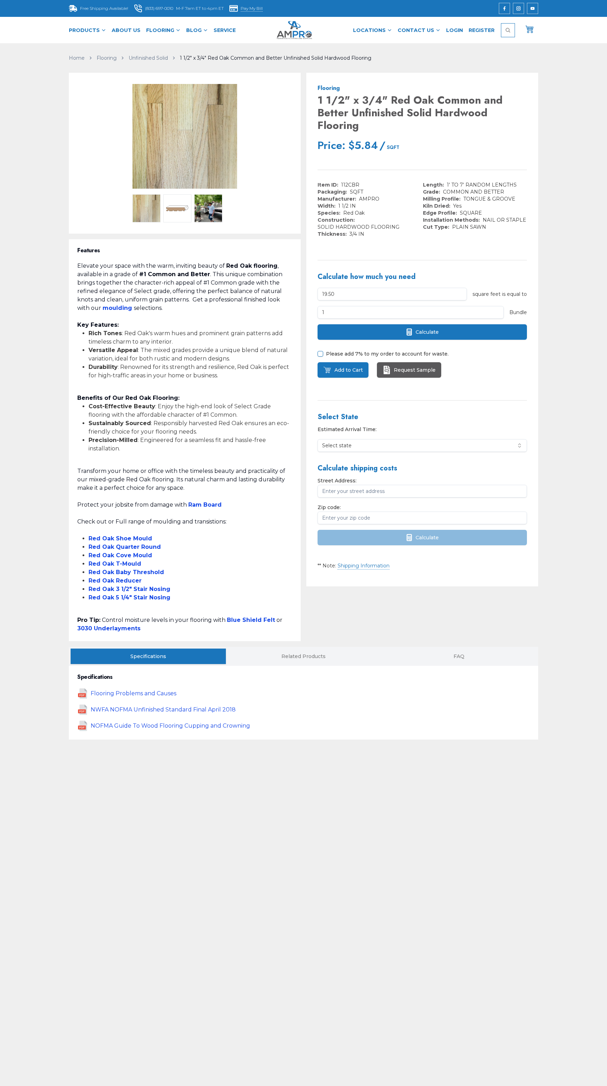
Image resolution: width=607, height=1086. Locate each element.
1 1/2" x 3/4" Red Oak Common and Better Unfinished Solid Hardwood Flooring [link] (275, 58)
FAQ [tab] (458, 656)
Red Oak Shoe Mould (120, 538)
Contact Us (416, 30)
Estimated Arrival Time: (347, 429)
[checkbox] (320, 354)
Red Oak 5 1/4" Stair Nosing (129, 597)
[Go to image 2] (177, 208)
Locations (369, 30)
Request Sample (415, 370)
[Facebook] (504, 8)
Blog (194, 30)
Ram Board (205, 504)
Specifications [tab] (148, 656)
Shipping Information (364, 565)
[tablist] (303, 656)
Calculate (427, 332)
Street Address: (337, 480)
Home (77, 58)
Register (482, 30)
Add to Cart (348, 370)
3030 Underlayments (109, 628)
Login (454, 30)
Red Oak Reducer (115, 580)
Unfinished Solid (148, 58)
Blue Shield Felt (251, 620)
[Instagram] (518, 8)
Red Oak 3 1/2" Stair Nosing (129, 589)
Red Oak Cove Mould (120, 555)
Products (84, 30)
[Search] (508, 30)
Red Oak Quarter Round (125, 547)
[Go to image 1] (146, 208)
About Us (126, 30)
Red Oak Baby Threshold (126, 572)
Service (225, 30)
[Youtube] (532, 8)
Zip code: (329, 507)
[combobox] (422, 445)
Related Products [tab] (303, 656)
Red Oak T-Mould (115, 563)
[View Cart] (529, 29)
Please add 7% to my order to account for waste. (387, 353)
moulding (117, 308)
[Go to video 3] (208, 208)
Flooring (160, 30)
